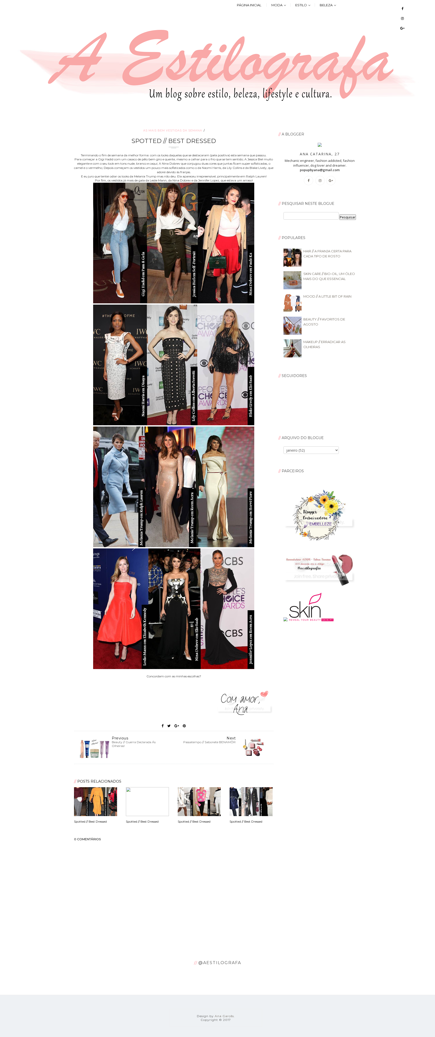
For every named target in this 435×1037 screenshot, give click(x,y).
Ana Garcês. (225, 1016)
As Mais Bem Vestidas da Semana (172, 130)
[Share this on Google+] (176, 726)
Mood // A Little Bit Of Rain (327, 296)
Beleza (326, 5)
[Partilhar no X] (169, 726)
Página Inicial (249, 5)
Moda (276, 5)
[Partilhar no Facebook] (162, 726)
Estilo (301, 5)
